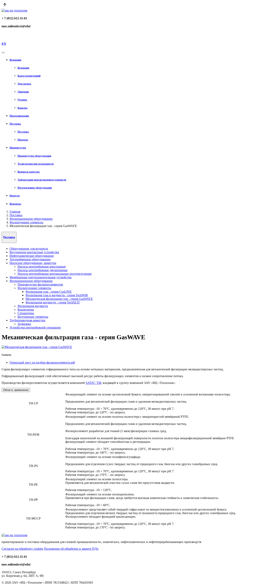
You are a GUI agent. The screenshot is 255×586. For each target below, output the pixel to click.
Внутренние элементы (33, 316)
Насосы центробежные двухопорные (43, 270)
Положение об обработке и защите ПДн (71, 548)
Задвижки (24, 324)
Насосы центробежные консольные (42, 266)
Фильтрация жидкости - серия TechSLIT (53, 302)
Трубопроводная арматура (27, 320)
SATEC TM (93, 382)
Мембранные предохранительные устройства (41, 277)
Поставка (16, 215)
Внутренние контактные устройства (34, 252)
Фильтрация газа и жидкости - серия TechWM (57, 295)
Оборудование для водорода (29, 248)
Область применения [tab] (15, 389)
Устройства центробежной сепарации (35, 327)
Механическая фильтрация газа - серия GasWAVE (59, 298)
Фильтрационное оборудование (31, 218)
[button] (131, 60)
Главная (15, 211)
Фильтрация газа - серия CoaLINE (49, 291)
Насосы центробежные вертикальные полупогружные (55, 273)
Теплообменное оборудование (30, 259)
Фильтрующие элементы (26, 222)
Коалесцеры (26, 309)
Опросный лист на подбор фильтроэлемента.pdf (42, 362)
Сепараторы (26, 313)
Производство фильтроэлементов (40, 284)
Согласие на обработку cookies (22, 548)
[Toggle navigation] (3, 52)
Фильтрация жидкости (33, 306)
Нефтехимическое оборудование (32, 255)
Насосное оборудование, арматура (33, 263)
